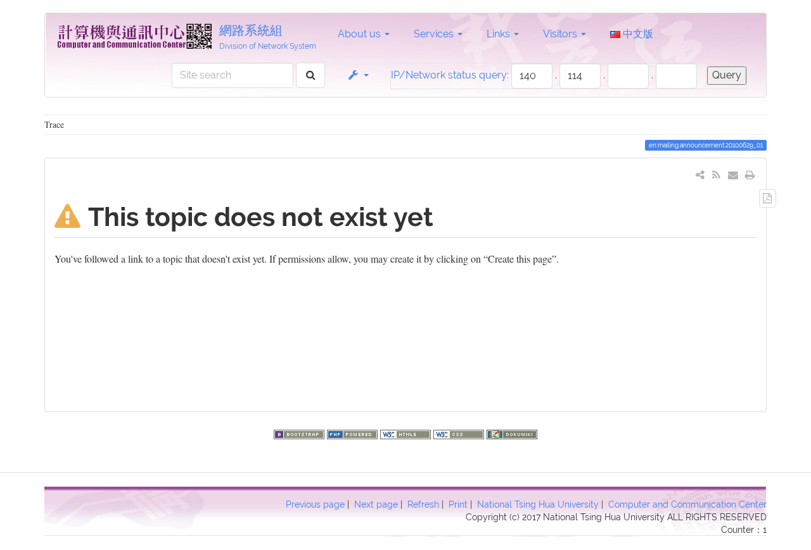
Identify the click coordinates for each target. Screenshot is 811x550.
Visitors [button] (561, 34)
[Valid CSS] (460, 432)
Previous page (315, 504)
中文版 (636, 34)
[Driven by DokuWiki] (512, 432)
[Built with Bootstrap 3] (300, 432)
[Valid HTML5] (406, 432)
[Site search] (311, 76)
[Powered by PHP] (353, 432)
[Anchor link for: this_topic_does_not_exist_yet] (446, 215)
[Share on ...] (700, 174)
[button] (357, 75)
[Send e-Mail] (733, 174)
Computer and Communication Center (687, 504)
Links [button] (500, 34)
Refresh (423, 504)
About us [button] (360, 34)
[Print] (750, 174)
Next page (376, 504)
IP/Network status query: (450, 75)
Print (458, 504)
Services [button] (435, 34)
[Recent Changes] (716, 174)
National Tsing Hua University (538, 504)
